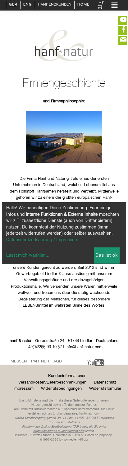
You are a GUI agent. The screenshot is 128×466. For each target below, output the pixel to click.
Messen (19, 361)
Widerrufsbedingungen (61, 389)
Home (83, 5)
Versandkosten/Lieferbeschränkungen (52, 382)
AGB (57, 361)
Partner (40, 361)
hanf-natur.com (90, 413)
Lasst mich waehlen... (27, 255)
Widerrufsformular (105, 389)
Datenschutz (105, 382)
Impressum (23, 389)
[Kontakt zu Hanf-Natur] (118, 40)
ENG (27, 5)
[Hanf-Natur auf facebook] (118, 30)
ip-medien (71, 439)
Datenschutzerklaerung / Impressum (42, 240)
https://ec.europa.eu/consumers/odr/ (58, 431)
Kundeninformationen (67, 376)
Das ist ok (106, 255)
